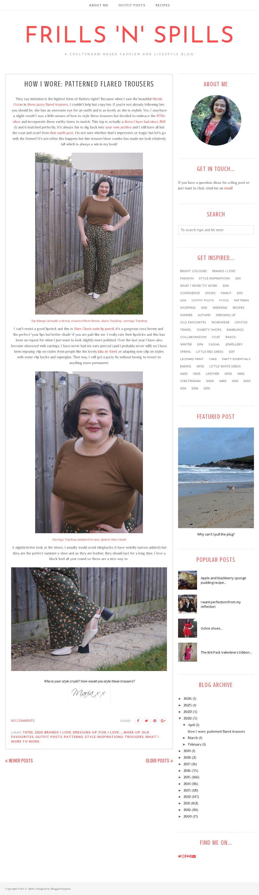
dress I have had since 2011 (144, 122)
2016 (200, 344)
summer (186, 315)
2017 (232, 351)
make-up (132, 732)
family (226, 293)
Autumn (204, 315)
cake (213, 359)
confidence (190, 293)
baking (185, 366)
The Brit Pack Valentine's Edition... (226, 652)
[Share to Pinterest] (154, 720)
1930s (228, 373)
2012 (226, 285)
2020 (39, 732)
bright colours (193, 271)
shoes (210, 293)
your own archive (118, 127)
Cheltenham (190, 381)
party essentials (236, 359)
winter (186, 344)
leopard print (192, 359)
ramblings (235, 329)
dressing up (85, 732)
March (193, 738)
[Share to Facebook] (138, 720)
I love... (115, 732)
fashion (186, 278)
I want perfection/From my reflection (221, 604)
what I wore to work (198, 285)
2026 (188, 699)
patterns (73, 736)
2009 (194, 388)
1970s (28, 732)
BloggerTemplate (61, 888)
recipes (238, 307)
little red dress (209, 351)
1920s (210, 381)
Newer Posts (21, 760)
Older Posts (157, 760)
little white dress (225, 366)
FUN (102, 732)
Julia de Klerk (107, 351)
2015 (204, 307)
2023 (188, 705)
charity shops (209, 329)
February (194, 744)
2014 (183, 300)
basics (231, 337)
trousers (134, 736)
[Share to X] (146, 720)
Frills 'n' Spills (130, 36)
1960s (184, 373)
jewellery (234, 344)
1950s (197, 373)
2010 (207, 388)
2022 (188, 712)
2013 (240, 293)
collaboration (193, 337)
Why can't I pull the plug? (216, 534)
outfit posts (48, 736)
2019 (183, 388)
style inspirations (104, 736)
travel (185, 329)
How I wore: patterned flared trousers (89, 84)
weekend (219, 307)
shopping (188, 307)
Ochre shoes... (212, 628)
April (191, 725)
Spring (185, 351)
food (224, 300)
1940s (241, 373)
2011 (238, 278)
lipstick (241, 322)
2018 (235, 381)
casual (214, 344)
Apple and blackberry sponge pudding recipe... (223, 580)
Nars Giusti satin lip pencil (94, 329)
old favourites (193, 322)
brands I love (57, 732)
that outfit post (61, 133)
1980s (223, 381)
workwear (220, 322)
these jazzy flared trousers (47, 104)
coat (216, 337)
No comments (23, 720)
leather (212, 373)
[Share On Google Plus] (163, 720)
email (228, 188)
